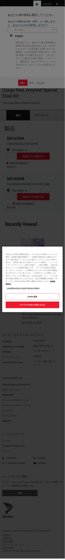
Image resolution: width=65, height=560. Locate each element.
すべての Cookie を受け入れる (32, 305)
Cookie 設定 (32, 296)
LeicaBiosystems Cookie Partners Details (23, 288)
